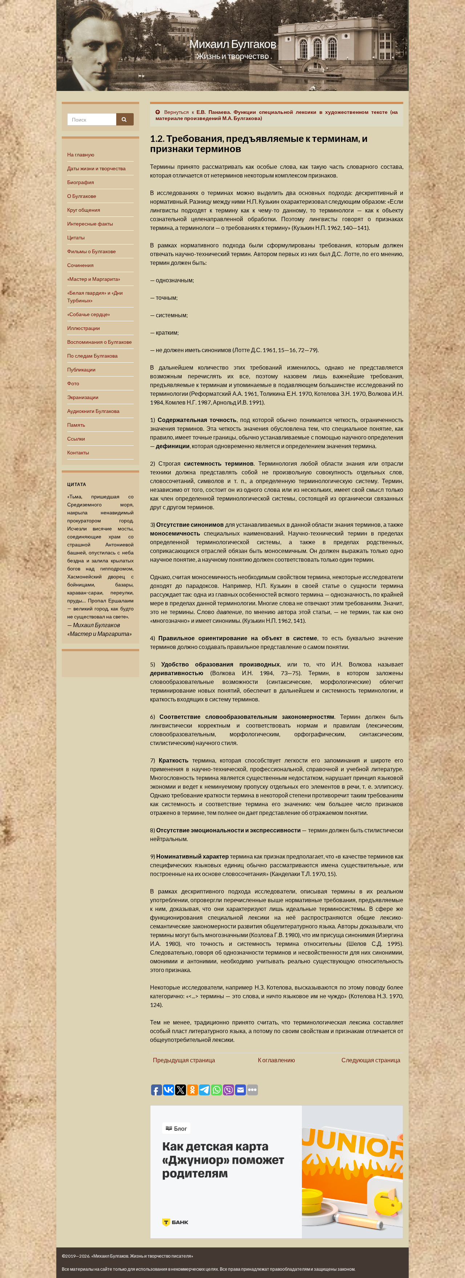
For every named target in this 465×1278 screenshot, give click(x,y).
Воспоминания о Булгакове (99, 342)
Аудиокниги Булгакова (93, 411)
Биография (80, 182)
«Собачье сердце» (88, 314)
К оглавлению (276, 1059)
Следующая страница (370, 1059)
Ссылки (76, 438)
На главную (80, 154)
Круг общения (83, 210)
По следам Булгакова (92, 356)
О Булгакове (81, 196)
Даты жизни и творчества (96, 168)
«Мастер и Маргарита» (93, 279)
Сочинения (80, 265)
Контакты (78, 452)
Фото (73, 383)
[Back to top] (449, 1262)
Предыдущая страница (184, 1059)
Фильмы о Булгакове (91, 251)
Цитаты (76, 237)
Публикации (81, 369)
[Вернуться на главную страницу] (232, 45)
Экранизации (82, 397)
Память (76, 425)
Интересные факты (90, 223)
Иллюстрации (83, 328)
